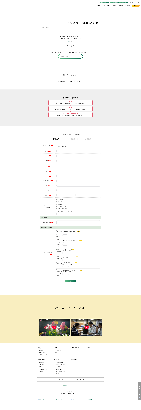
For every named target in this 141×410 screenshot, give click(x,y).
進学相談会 (59, 204)
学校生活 (115, 5)
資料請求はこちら (139, 387)
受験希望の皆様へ (104, 2)
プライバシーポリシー (79, 379)
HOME (98, 5)
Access (80, 391)
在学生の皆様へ (114, 2)
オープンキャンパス (43, 364)
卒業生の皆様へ (123, 2)
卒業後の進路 (42, 362)
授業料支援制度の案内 (43, 369)
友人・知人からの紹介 (61, 206)
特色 (40, 348)
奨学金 (40, 366)
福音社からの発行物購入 (62, 146)
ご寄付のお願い (61, 379)
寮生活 (57, 352)
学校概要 (41, 350)
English (135, 5)
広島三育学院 (11, 3)
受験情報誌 (59, 201)
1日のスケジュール (59, 350)
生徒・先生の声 (42, 352)
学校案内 (109, 5)
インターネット (60, 199)
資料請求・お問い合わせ (124, 5)
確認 (70, 281)
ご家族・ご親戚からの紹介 (62, 208)
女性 (58, 166)
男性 (58, 165)
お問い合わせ (60, 144)
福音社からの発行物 (43, 354)
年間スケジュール (59, 348)
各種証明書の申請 (59, 362)
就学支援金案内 (59, 369)
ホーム (38, 27)
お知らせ (103, 5)
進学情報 (41, 371)
